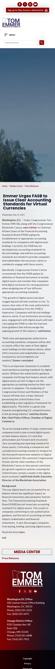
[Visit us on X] (25, 4)
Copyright (27, 658)
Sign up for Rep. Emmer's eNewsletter (26, 10)
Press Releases (32, 186)
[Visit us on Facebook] (19, 4)
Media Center (16, 186)
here (22, 532)
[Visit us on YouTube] (35, 4)
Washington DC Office (19, 599)
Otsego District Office (19, 620)
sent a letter (30, 227)
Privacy (27, 663)
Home (5, 186)
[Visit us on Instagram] (30, 4)
